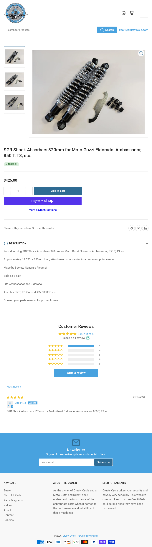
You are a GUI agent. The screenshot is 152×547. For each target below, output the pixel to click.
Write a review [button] (76, 373)
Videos (8, 505)
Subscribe (103, 462)
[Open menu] (144, 13)
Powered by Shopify (87, 535)
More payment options (43, 210)
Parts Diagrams (13, 500)
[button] (55, 346)
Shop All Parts (12, 495)
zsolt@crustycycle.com (133, 30)
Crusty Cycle (69, 535)
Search (109, 30)
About (7, 510)
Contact (9, 515)
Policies (9, 520)
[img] (15, 397)
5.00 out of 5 (85, 334)
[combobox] (60, 30)
